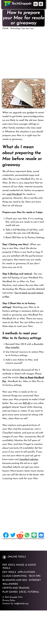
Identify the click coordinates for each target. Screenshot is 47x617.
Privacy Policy (8, 600)
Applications (26, 572)
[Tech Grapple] (18, 5)
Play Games (9, 592)
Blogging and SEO (14, 580)
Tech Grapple (11, 597)
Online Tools (17, 557)
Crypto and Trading (15, 588)
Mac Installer (12, 347)
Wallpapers (10, 584)
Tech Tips (34, 576)
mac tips (30, 28)
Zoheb (5, 28)
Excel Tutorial (29, 592)
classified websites (28, 459)
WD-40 (26, 403)
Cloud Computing (14, 576)
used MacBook (14, 194)
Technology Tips (17, 28)
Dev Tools (9, 572)
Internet (35, 580)
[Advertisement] (23, 54)
